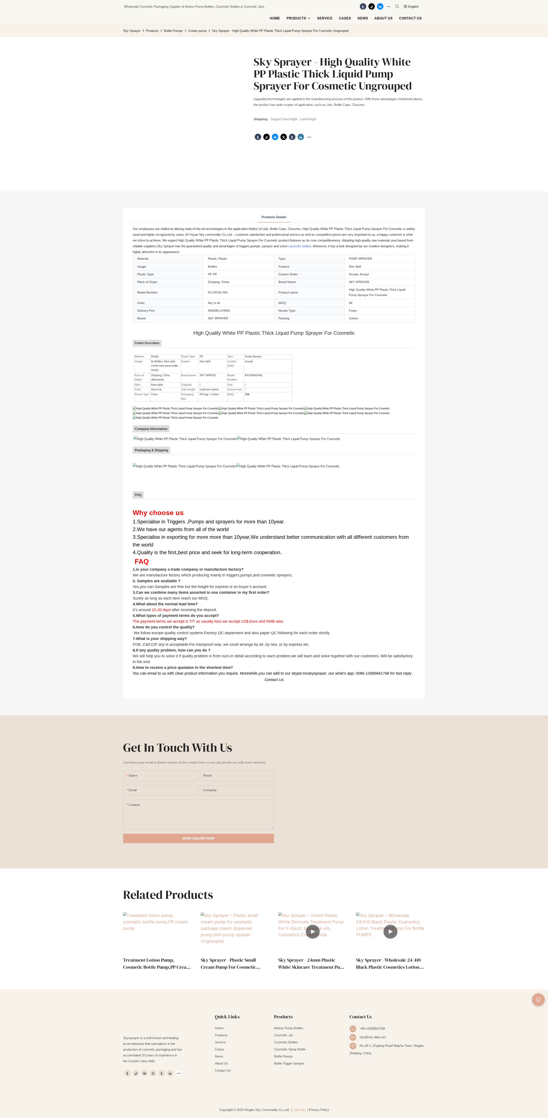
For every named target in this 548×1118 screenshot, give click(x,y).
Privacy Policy (319, 1110)
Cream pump (197, 31)
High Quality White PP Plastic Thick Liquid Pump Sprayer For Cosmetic (274, 333)
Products (152, 31)
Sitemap (299, 1110)
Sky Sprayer (132, 31)
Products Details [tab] (274, 217)
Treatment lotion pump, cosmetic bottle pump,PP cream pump (156, 964)
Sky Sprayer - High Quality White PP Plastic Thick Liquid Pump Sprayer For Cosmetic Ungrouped (280, 31)
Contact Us (274, 680)
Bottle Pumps (173, 31)
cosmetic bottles (299, 246)
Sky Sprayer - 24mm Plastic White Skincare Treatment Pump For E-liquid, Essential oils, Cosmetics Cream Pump (312, 964)
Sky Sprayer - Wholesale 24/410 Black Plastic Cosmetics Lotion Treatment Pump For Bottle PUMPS (388, 964)
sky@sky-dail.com (373, 1037)
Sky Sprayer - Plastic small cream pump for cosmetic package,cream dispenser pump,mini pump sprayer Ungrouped (228, 964)
